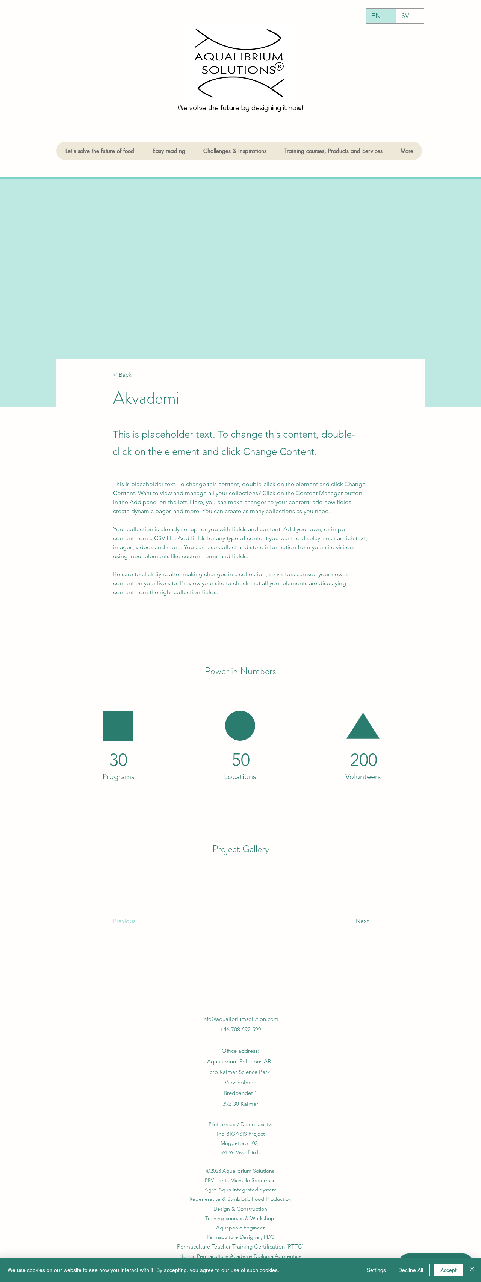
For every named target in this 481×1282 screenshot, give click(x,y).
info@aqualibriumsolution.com (240, 1018)
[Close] (471, 1270)
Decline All (410, 1270)
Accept (448, 1270)
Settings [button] (376, 1270)
